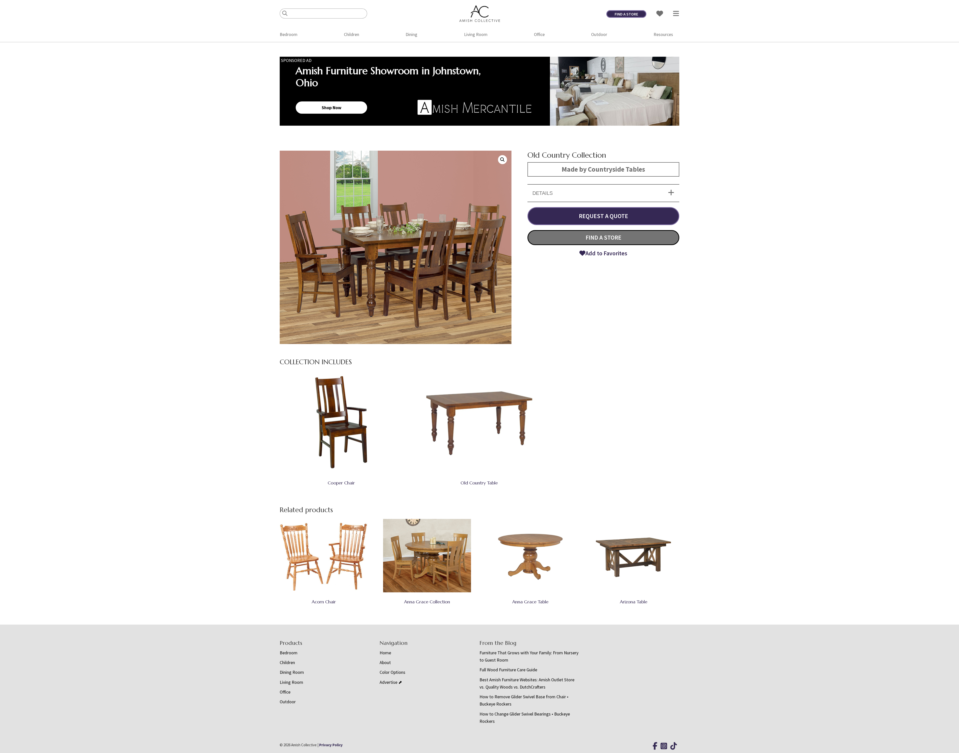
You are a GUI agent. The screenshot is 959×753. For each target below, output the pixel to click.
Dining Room (292, 672)
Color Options (392, 672)
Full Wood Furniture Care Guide (508, 670)
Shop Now (331, 107)
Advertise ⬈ (391, 682)
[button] (502, 159)
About (385, 662)
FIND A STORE (626, 13)
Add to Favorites (606, 253)
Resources (663, 34)
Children (351, 34)
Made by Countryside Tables (603, 169)
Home (385, 653)
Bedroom (288, 34)
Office (539, 34)
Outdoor (599, 34)
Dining (411, 34)
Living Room (475, 34)
